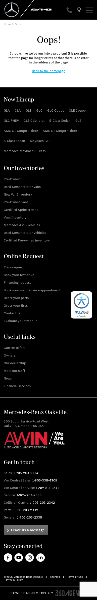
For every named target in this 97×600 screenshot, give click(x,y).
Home (7, 24)
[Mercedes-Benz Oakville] (79, 11)
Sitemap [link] (55, 577)
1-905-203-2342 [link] (42, 502)
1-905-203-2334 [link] (25, 473)
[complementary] (81, 305)
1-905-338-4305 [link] (44, 480)
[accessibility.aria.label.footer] (70, 593)
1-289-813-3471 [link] (47, 487)
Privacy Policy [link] (14, 580)
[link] (70, 11)
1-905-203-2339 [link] (25, 510)
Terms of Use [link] (75, 577)
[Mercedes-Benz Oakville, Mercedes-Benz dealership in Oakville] (35, 9)
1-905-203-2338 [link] (29, 495)
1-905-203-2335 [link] (29, 517)
